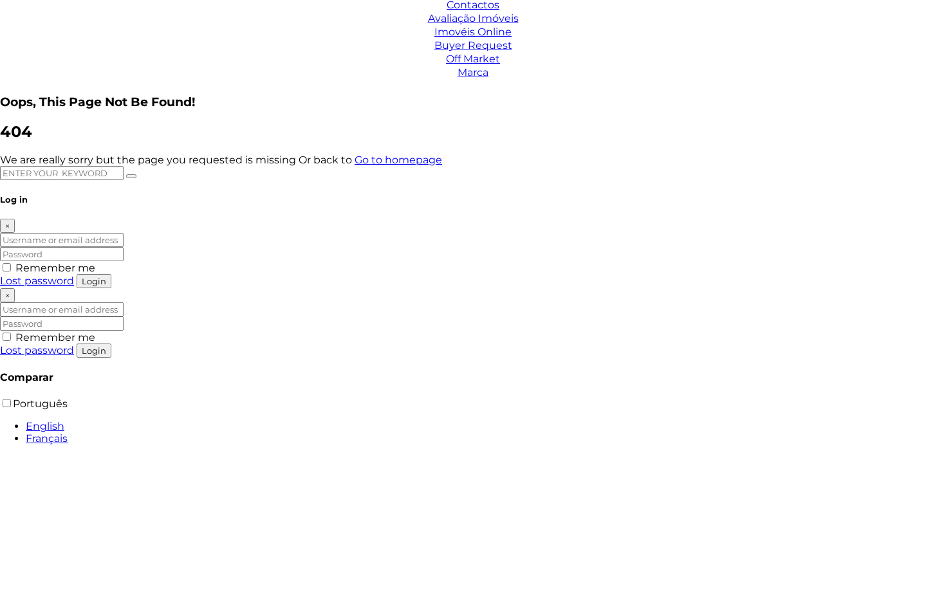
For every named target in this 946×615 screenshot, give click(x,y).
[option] (486, 426)
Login (94, 281)
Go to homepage (398, 160)
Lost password (37, 281)
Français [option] (47, 438)
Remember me (54, 268)
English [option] (45, 426)
